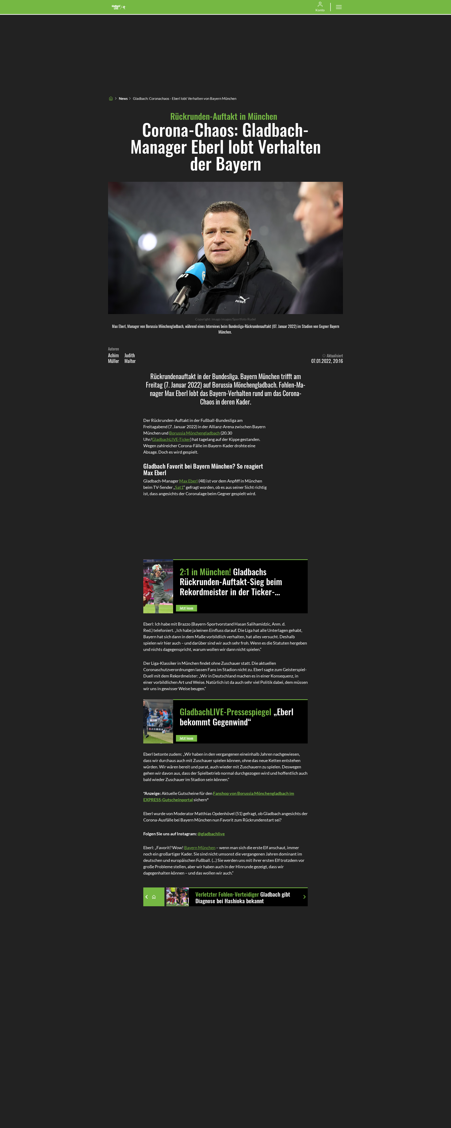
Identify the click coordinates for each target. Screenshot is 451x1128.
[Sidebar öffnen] (338, 7)
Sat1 (179, 487)
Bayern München (199, 847)
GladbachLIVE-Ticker (171, 439)
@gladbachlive (211, 833)
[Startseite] (111, 98)
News (123, 98)
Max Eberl (188, 480)
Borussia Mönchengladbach (194, 433)
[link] (119, 7)
